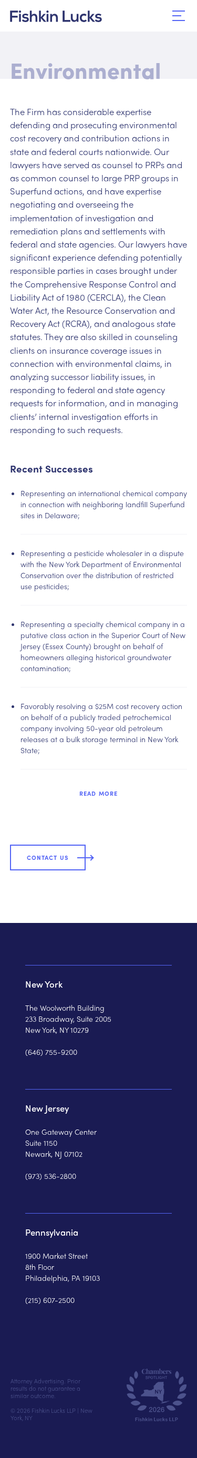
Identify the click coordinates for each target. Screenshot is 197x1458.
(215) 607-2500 (50, 1300)
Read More (98, 793)
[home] (56, 16)
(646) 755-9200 (51, 1051)
